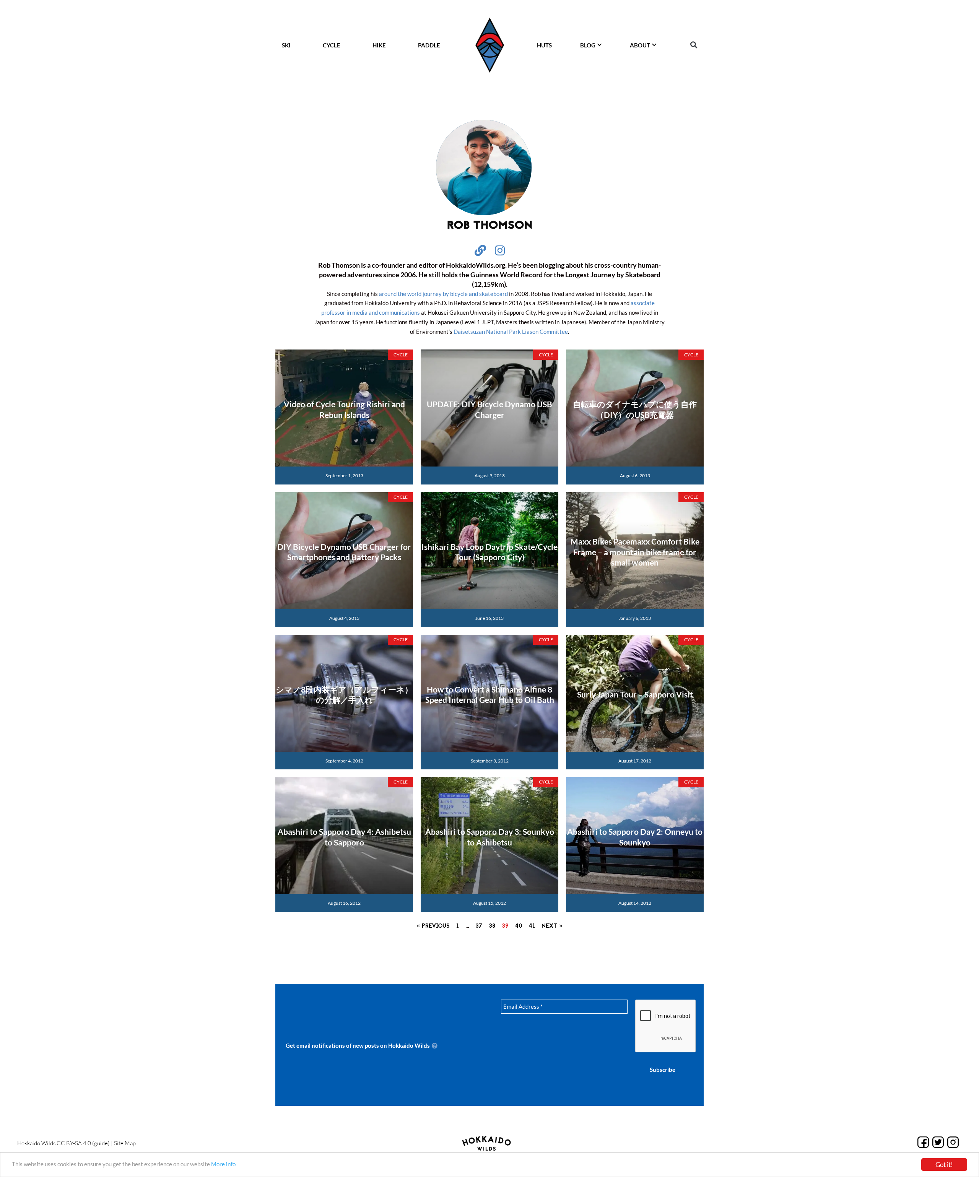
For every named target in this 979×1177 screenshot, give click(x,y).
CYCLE (331, 45)
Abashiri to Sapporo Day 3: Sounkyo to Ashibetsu (489, 837)
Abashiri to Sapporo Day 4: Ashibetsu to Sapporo (344, 837)
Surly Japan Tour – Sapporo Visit (635, 694)
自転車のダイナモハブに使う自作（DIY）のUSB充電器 (635, 409)
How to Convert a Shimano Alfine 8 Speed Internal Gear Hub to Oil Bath (489, 694)
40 (518, 926)
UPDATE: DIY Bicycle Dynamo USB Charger (489, 409)
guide (101, 1143)
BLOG (587, 45)
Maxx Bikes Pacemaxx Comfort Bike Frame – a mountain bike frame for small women (635, 551)
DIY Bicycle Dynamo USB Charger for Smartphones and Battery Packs (344, 552)
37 (478, 926)
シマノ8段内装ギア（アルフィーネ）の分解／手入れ (344, 694)
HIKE (379, 45)
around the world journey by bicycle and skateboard (443, 293)
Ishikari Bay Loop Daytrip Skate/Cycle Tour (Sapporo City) (489, 552)
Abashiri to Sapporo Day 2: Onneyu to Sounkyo (635, 837)
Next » (552, 926)
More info (223, 1164)
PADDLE (429, 45)
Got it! (944, 1165)
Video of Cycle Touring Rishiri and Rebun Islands (344, 409)
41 (532, 926)
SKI (286, 45)
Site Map (125, 1143)
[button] (693, 45)
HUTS (544, 45)
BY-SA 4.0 (78, 1143)
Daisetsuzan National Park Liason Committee (511, 331)
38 (492, 926)
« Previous (433, 926)
